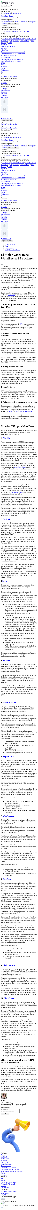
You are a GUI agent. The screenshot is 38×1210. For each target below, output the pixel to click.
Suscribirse (5, 1114)
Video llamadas (6, 1164)
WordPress (11, 295)
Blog (2, 72)
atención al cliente (20, 467)
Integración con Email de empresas (12, 1171)
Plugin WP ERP (9, 702)
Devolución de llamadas (21, 31)
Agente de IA (6, 13)
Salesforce (7, 879)
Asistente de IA (18, 13)
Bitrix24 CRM (9, 965)
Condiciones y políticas (8, 1182)
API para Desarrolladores (9, 1191)
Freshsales (7, 519)
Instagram (32, 22)
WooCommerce (9, 816)
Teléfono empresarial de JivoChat (13, 39)
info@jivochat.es (6, 1195)
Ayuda (3, 68)
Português (13, 124)
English (3, 124)
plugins (11, 411)
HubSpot (6, 660)
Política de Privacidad (8, 1184)
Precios (3, 64)
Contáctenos (5, 1187)
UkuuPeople (9, 998)
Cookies (3, 1186)
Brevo (4, 581)
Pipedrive (7, 438)
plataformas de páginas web (24, 411)
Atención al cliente (7, 16)
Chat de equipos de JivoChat (10, 1169)
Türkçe (8, 124)
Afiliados (4, 66)
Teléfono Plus (24, 41)
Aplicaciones (5, 70)
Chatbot (16, 22)
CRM (10, 43)
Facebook (4, 1157)
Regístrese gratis (7, 120)
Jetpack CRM (8, 756)
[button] (19, 6)
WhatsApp (24, 22)
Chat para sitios (7, 22)
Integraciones (14, 41)
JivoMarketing (7, 31)
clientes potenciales (17, 492)
